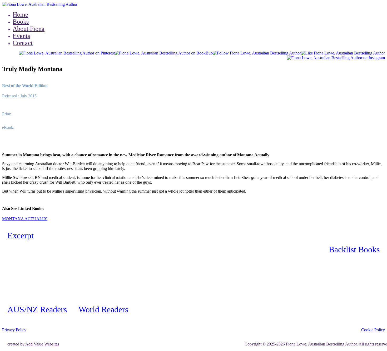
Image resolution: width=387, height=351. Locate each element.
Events (21, 35)
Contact (23, 42)
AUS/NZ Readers (37, 309)
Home (20, 14)
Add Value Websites (42, 344)
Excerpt (20, 235)
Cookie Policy (373, 330)
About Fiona (28, 28)
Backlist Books (354, 249)
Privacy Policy (14, 330)
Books (21, 21)
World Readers (103, 309)
